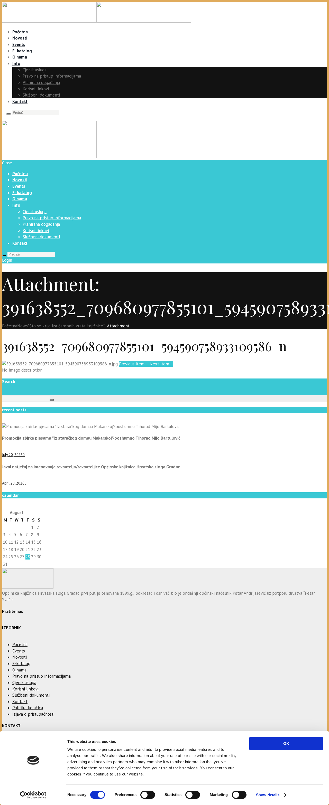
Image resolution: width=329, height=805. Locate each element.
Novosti (19, 38)
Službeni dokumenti (41, 95)
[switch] (147, 795)
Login (7, 260)
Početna (20, 32)
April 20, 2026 (13, 483)
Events (18, 44)
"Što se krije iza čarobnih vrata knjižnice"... (67, 326)
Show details (267, 795)
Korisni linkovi (36, 89)
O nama (19, 57)
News (22, 326)
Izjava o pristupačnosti (33, 714)
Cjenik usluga (35, 70)
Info (16, 63)
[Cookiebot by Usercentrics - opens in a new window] (33, 795)
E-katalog (21, 663)
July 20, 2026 (12, 454)
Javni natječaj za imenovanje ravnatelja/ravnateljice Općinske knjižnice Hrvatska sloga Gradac (91, 467)
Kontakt (20, 101)
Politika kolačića (27, 708)
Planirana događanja (41, 82)
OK (286, 743)
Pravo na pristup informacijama (52, 76)
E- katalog (22, 51)
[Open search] (8, 114)
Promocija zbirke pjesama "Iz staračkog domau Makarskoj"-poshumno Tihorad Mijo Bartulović (91, 438)
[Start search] (4, 255)
